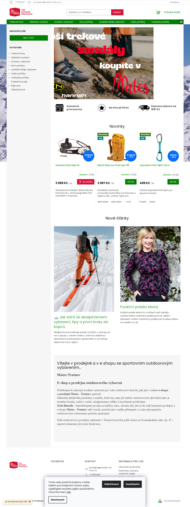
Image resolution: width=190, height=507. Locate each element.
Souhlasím (133, 484)
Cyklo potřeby (18, 73)
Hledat (117, 12)
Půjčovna (16, 85)
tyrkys (152, 201)
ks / (28, 37)
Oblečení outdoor (20, 57)
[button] (63, 63)
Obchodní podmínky (129, 466)
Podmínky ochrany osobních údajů (128, 472)
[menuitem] (16, 21)
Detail (131, 181)
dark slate (116, 201)
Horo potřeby (18, 65)
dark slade (102, 201)
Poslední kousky (19, 81)
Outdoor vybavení (20, 61)
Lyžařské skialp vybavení (23, 69)
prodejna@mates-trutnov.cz (100, 469)
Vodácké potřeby (20, 77)
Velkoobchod (18, 89)
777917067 (95, 474)
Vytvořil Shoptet (172, 500)
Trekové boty (18, 53)
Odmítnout (111, 484)
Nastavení (57, 499)
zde (69, 492)
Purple (143, 201)
